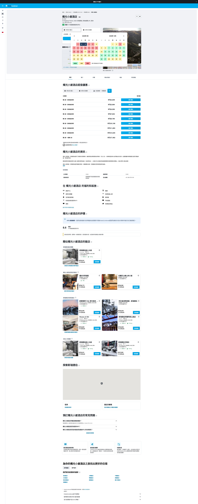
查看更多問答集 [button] (90, 433)
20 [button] (96, 52)
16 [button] (81, 52)
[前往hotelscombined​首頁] (12, 5)
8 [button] (112, 48)
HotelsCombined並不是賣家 (71, 494)
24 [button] (85, 55)
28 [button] (74, 59)
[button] (196, 1)
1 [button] (112, 44)
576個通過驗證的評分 (74, 25)
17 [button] (85, 52)
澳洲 (67, 12)
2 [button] (81, 44)
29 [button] (78, 59)
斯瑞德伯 (86, 12)
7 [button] (74, 48)
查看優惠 (97, 262)
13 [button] (96, 48)
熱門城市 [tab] (74, 468)
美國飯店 (117, 478)
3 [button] (85, 44)
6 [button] (96, 44)
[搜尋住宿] (3, 13)
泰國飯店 (65, 482)
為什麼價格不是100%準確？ (71, 499)
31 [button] (120, 59)
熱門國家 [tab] (66, 468)
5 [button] (92, 44)
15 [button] (78, 52)
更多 (64, 165)
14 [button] (74, 52)
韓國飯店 (91, 478)
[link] (71, 265)
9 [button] (81, 48)
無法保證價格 (86, 489)
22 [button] (78, 55)
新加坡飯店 (66, 480)
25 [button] (89, 55)
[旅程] (3, 27)
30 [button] (81, 59)
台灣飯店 (91, 475)
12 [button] (92, 48)
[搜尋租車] (3, 17)
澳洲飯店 (65, 475)
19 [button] (92, 52)
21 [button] (74, 55)
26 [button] (92, 55)
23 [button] (81, 55)
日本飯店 (65, 478)
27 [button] (96, 55)
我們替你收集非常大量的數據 (72, 497)
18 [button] (89, 52)
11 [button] (89, 48)
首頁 (63, 12)
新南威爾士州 (76, 12)
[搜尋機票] (3, 10)
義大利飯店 (117, 480)
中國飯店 (117, 475)
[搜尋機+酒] (3, 20)
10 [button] (85, 48)
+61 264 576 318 (67, 22)
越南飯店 (91, 480)
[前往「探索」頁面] (3, 23)
